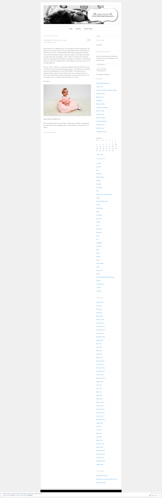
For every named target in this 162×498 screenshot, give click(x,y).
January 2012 (100, 405)
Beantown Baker (100, 104)
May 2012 (99, 392)
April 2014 (99, 312)
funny (97, 211)
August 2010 (99, 464)
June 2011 (99, 430)
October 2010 (100, 457)
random (98, 256)
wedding (98, 291)
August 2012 (99, 381)
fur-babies (99, 215)
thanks (98, 273)
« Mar (97, 154)
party (54, 132)
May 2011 (99, 433)
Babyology (99, 100)
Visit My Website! (88, 28)
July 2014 (99, 305)
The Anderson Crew (101, 121)
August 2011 (99, 423)
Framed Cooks (100, 114)
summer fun (99, 270)
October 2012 (100, 374)
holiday (98, 222)
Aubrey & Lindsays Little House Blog (106, 90)
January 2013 (100, 364)
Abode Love (99, 86)
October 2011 (100, 416)
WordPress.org (100, 128)
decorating (99, 187)
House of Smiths (100, 117)
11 (97, 146)
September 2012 (100, 378)
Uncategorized (100, 284)
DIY (97, 191)
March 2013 (99, 357)
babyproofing (100, 177)
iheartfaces (99, 232)
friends (98, 204)
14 (106, 146)
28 (106, 150)
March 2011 (99, 440)
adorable (98, 166)
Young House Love (101, 131)
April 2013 (99, 354)
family (50, 132)
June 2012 (99, 388)
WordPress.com (100, 124)
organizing (99, 242)
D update (98, 184)
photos (98, 253)
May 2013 (99, 350)
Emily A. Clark (100, 111)
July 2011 (99, 426)
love (97, 239)
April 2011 (99, 436)
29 (109, 150)
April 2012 (99, 395)
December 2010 (100, 450)
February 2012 (100, 402)
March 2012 (99, 399)
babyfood (98, 173)
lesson (98, 235)
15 (109, 146)
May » (102, 154)
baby (97, 170)
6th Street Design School (102, 83)
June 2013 (99, 347)
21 (106, 148)
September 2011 (100, 419)
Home (71, 28)
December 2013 (100, 326)
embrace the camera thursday (104, 194)
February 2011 (100, 443)
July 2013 (99, 343)
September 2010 (100, 461)
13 (103, 146)
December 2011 (100, 409)
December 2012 (100, 368)
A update (98, 163)
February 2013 (100, 361)
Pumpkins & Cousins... (102, 475)
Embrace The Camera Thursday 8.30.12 (106, 479)
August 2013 (99, 340)
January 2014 (100, 323)
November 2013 (100, 330)
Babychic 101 (100, 97)
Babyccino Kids (100, 93)
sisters (98, 267)
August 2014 (99, 302)
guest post (99, 218)
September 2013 (100, 336)
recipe (98, 260)
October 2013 (100, 333)
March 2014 (99, 316)
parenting (98, 246)
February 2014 (100, 319)
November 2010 (100, 454)
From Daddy (99, 208)
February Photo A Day (102, 201)
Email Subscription (103, 52)
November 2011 (100, 412)
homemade (99, 229)
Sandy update (100, 263)
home (97, 225)
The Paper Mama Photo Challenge (105, 277)
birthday (98, 180)
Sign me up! (101, 69)
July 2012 (99, 385)
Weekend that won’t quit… (55, 40)
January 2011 (99, 447)
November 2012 (100, 371)
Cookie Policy (30, 495)
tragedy (98, 280)
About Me (78, 28)
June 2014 (99, 309)
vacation (98, 287)
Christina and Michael (102, 107)
